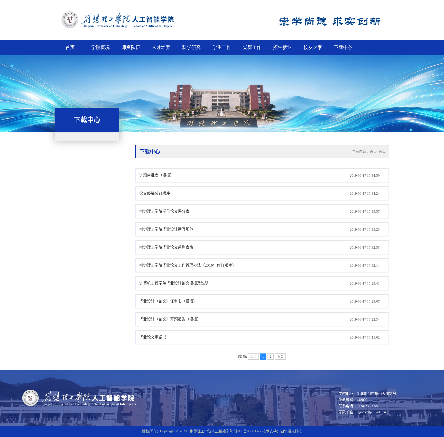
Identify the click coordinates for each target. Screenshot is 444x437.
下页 (280, 356)
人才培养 (161, 47)
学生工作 (221, 47)
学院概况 (100, 47)
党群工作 (252, 47)
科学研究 (191, 47)
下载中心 (343, 47)
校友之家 (312, 47)
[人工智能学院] (128, 28)
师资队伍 (131, 47)
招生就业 (282, 47)
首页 (70, 47)
